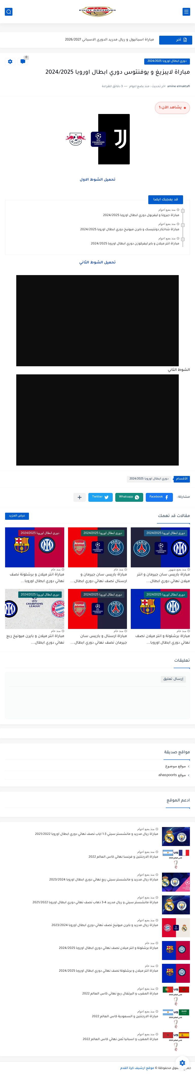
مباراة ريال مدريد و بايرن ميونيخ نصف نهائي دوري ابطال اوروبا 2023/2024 (105, 925)
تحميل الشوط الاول (98, 180)
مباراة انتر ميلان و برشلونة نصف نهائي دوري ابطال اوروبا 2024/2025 (108, 971)
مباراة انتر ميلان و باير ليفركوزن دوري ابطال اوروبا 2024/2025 (135, 244)
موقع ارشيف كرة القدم (137, 1068)
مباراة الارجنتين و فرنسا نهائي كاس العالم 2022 (123, 857)
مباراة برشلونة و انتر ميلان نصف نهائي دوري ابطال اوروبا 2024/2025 (108, 948)
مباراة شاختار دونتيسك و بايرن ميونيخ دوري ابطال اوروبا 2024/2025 (129, 230)
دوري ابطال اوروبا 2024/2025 (167, 61)
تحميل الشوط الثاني (97, 263)
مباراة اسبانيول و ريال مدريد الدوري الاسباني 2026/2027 (109, 40)
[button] (159, 497)
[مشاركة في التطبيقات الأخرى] (79, 497)
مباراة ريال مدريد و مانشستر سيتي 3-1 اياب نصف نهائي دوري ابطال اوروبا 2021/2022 (96, 834)
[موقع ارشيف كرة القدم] (97, 11)
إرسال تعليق (173, 679)
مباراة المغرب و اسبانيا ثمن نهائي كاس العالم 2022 (120, 1039)
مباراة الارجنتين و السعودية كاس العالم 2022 (125, 1017)
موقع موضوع (175, 766)
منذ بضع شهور (177, 569)
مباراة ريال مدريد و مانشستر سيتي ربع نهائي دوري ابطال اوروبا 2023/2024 (103, 880)
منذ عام (118, 569)
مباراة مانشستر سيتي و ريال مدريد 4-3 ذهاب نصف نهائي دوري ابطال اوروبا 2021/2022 (95, 903)
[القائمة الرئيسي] (186, 12)
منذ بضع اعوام (166, 210)
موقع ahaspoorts (172, 775)
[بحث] (8, 12)
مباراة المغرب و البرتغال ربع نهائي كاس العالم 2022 (120, 994)
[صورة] (176, 836)
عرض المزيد (17, 516)
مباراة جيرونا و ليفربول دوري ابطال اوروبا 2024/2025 (141, 215)
